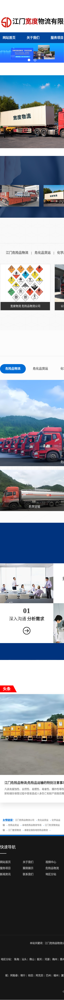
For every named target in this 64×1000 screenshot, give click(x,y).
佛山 (31, 959)
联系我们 (28, 874)
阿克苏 (39, 975)
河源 (47, 959)
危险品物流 (12, 368)
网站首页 (9, 38)
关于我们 (33, 38)
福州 (56, 975)
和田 (30, 975)
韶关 (39, 959)
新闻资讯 (5, 874)
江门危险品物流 (17, 253)
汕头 (24, 959)
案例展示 (28, 868)
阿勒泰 (14, 975)
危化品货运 (43, 253)
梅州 (54, 959)
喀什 (22, 975)
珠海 (16, 959)
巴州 (48, 975)
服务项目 (57, 38)
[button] (29, 60)
